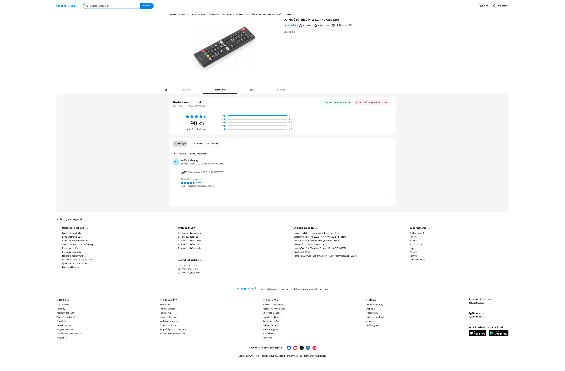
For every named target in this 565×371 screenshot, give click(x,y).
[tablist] (260, 90)
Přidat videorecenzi (199, 153)
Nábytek (413, 256)
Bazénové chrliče (70, 248)
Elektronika (185, 14)
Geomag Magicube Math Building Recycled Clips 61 (317, 240)
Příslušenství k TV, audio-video (220, 14)
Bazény (413, 240)
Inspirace (370, 321)
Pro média (61, 321)
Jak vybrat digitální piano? (189, 272)
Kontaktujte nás (476, 302)
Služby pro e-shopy (271, 313)
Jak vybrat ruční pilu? (187, 265)
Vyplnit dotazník (476, 316)
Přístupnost (62, 337)
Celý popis (289, 32)
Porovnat (307, 25)
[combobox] (111, 6)
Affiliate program (270, 329)
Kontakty (60, 308)
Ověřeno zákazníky (374, 304)
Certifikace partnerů (375, 317)
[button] (186, 90)
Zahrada (413, 252)
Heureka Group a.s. (269, 355)
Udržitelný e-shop (374, 325)
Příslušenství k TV (241, 14)
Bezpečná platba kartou (171, 329)
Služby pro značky (271, 321)
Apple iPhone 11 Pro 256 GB (74, 263)
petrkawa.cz (218, 163)
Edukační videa (269, 333)
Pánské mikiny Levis (71, 267)
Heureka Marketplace (272, 317)
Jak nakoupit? (166, 304)
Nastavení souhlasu (169, 321)
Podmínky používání (65, 313)
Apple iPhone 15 (417, 233)
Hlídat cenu (323, 25)
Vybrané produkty (304, 228)
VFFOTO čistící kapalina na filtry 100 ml (311, 244)
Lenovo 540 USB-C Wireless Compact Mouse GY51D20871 (320, 248)
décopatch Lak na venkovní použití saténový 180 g (317, 233)
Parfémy (413, 237)
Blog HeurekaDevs (65, 329)
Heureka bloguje (64, 325)
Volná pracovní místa (65, 317)
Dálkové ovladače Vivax (188, 237)
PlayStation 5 (416, 244)
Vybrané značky (187, 228)
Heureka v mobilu (167, 308)
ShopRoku (370, 308)
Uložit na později (344, 25)
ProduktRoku (372, 313)
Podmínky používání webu (314, 355)
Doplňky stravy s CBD (72, 237)
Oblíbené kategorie (73, 228)
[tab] (186, 90)
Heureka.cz (174, 14)
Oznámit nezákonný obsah (68, 333)
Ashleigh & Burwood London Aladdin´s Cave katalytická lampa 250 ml (325, 256)
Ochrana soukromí (168, 325)
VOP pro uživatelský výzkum (172, 333)
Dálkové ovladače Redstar (190, 248)
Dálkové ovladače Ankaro (189, 233)
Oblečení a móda (417, 259)
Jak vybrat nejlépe (188, 260)
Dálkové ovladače (258, 14)
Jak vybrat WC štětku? (188, 269)
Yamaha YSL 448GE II (303, 252)
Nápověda (267, 337)
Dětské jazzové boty (71, 252)
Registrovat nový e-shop (274, 308)
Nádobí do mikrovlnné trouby (75, 240)
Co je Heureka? (63, 304)
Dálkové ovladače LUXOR (189, 240)
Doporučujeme (418, 228)
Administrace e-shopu (273, 304)
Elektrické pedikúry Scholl (73, 256)
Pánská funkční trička (71, 233)
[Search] (166, 90)
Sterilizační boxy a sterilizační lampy (78, 244)
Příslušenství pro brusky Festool (77, 259)
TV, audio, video (198, 14)
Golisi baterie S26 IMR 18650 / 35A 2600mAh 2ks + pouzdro (320, 237)
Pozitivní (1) (212, 143)
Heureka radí (165, 313)
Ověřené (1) (196, 143)
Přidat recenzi (179, 153)
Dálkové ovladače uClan (189, 244)
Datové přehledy (270, 325)
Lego (412, 248)
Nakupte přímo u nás (169, 317)
